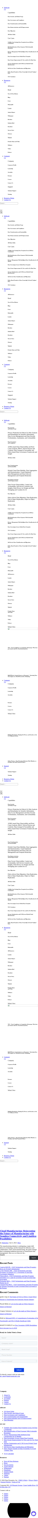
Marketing (5, 1243)
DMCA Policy (23, 1480)
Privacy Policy (33, 1480)
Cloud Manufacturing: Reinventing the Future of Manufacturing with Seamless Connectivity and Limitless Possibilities (18, 1235)
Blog (19, 1243)
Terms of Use (16, 1482)
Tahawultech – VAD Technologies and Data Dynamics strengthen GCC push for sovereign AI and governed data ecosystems (17, 1277)
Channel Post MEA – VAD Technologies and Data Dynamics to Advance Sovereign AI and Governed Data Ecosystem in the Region (19, 1286)
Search (2, 1255)
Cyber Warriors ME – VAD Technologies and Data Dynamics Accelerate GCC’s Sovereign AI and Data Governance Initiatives (16, 1272)
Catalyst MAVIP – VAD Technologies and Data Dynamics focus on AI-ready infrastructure (18, 1268)
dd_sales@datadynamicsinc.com (10, 1376)
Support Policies (6, 1482)
